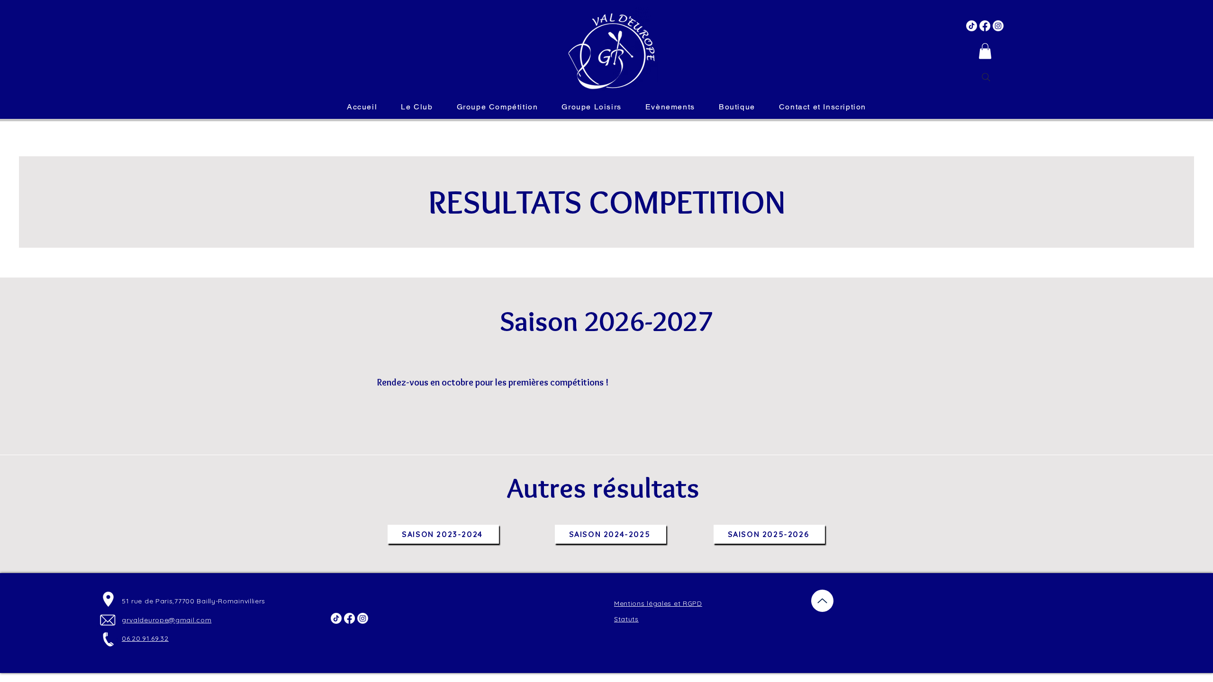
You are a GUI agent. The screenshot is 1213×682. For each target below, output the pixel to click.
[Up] (822, 601)
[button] (985, 51)
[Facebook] (984, 25)
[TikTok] (971, 25)
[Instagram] (998, 25)
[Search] (986, 77)
